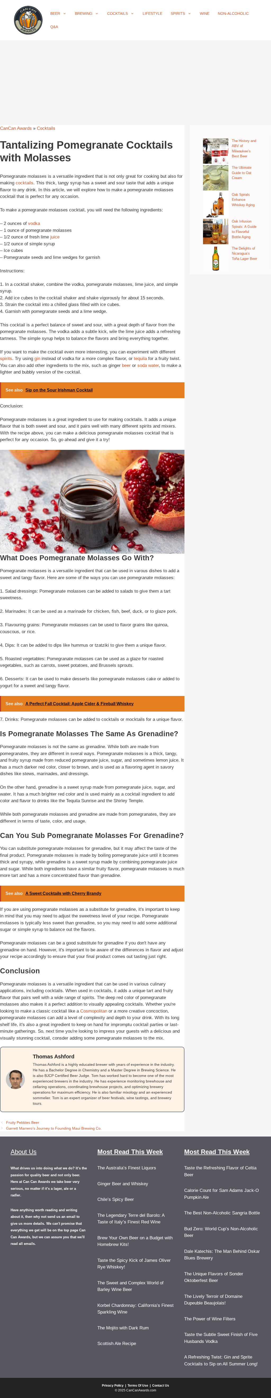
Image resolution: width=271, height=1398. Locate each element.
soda (142, 365)
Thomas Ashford (53, 1056)
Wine (204, 13)
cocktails (24, 182)
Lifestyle (152, 13)
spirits (6, 358)
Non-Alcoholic (233, 13)
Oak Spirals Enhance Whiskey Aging (243, 200)
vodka (34, 223)
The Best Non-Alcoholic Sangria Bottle (222, 1212)
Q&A (54, 27)
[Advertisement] (135, 80)
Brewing (83, 13)
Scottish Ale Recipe (116, 1343)
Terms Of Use (138, 1385)
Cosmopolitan (93, 1011)
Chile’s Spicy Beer (115, 1199)
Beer (55, 13)
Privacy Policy (113, 1385)
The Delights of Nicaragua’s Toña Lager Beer (244, 253)
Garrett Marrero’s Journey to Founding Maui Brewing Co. (54, 1128)
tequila (140, 358)
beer (126, 365)
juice (55, 236)
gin (37, 358)
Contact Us (160, 1385)
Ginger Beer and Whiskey (122, 1183)
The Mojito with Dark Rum (123, 1327)
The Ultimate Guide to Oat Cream (241, 173)
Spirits (178, 13)
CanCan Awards (16, 128)
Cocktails (117, 13)
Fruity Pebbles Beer (22, 1122)
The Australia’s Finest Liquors (126, 1167)
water (153, 365)
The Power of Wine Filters (210, 1318)
